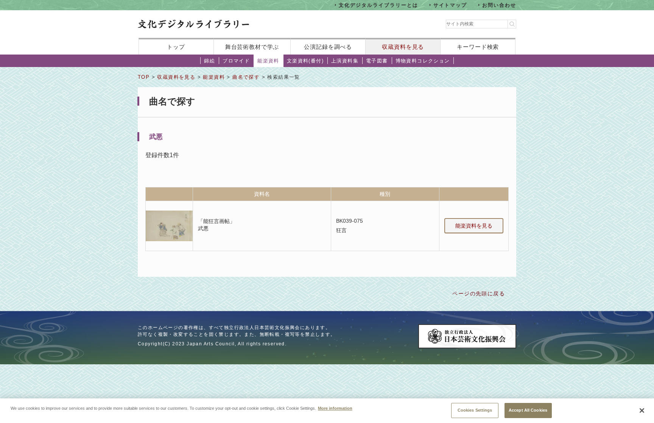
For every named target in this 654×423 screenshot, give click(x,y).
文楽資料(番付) (305, 61)
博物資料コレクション (423, 61)
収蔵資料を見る (403, 47)
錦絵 (209, 61)
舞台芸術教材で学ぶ (252, 47)
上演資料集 (344, 61)
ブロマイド (236, 61)
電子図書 (377, 61)
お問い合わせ (499, 4)
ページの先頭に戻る (478, 293)
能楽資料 (268, 61)
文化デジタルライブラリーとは (378, 4)
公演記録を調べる (328, 47)
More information (335, 408)
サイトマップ (450, 4)
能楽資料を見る (473, 226)
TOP (143, 77)
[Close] (642, 410)
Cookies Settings (475, 409)
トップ (176, 47)
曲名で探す (246, 77)
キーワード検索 (478, 47)
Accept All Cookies (528, 409)
